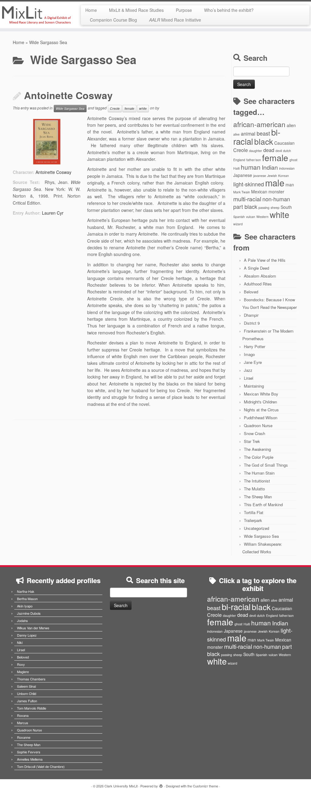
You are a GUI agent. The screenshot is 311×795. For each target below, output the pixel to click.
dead (268, 150)
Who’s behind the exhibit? (229, 10)
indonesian (287, 168)
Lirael (248, 378)
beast (263, 133)
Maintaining (254, 386)
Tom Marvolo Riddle (31, 708)
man (289, 184)
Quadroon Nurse (258, 425)
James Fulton (27, 700)
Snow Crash (254, 433)
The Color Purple (258, 457)
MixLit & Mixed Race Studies (136, 10)
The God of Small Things (266, 465)
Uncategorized (256, 528)
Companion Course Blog (113, 20)
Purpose (184, 10)
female (129, 108)
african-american (259, 124)
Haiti (236, 168)
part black (245, 206)
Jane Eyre (253, 362)
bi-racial (236, 606)
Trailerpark (253, 520)
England (239, 159)
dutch (287, 150)
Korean (283, 175)
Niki (19, 642)
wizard (238, 224)
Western (262, 216)
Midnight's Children (260, 402)
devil (278, 150)
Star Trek (252, 441)
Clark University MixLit (121, 785)
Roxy (21, 664)
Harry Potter (254, 346)
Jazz (248, 370)
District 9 (252, 323)
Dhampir (251, 315)
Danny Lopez (27, 635)
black (263, 141)
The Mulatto (254, 489)
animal (248, 133)
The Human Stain (259, 473)
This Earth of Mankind (263, 504)
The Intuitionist (257, 481)
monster (276, 191)
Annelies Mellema (30, 759)
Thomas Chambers (31, 678)
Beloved (251, 292)
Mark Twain (241, 192)
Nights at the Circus (261, 410)
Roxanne (23, 737)
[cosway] (46, 141)
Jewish (272, 175)
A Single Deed (256, 268)
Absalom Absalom (260, 276)
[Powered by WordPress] (161, 785)
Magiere (23, 671)
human (251, 166)
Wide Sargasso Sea (70, 108)
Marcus (22, 722)
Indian (270, 167)
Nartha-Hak (25, 591)
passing (263, 207)
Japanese (242, 175)
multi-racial (247, 199)
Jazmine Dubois (29, 613)
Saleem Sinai (26, 686)
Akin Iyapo (24, 605)
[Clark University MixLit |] (36, 15)
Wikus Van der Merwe (33, 627)
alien (291, 125)
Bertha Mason (27, 598)
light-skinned (248, 184)
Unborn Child (26, 693)
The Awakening (257, 449)
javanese (259, 175)
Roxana (23, 715)
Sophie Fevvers (28, 751)
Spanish (239, 216)
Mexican (259, 191)
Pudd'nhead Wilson (260, 417)
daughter (255, 150)
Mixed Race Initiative (175, 20)
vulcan (250, 216)
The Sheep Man (258, 496)
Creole (115, 108)
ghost (293, 159)
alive (236, 134)
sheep (275, 207)
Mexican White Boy (261, 394)
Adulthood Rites (258, 284)
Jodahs (22, 620)
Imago (249, 354)
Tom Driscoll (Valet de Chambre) (41, 766)
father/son (253, 159)
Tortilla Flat (253, 512)
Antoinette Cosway (68, 95)
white (143, 108)
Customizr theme (205, 785)
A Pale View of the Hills (264, 260)
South (286, 207)
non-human (276, 199)
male (274, 182)
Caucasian (284, 143)
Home (91, 10)
